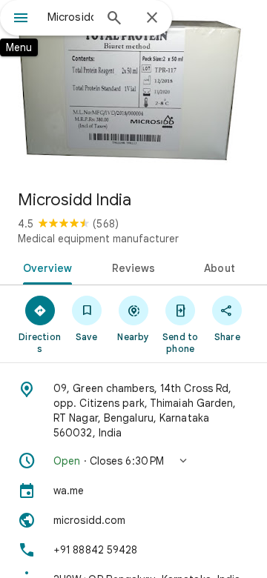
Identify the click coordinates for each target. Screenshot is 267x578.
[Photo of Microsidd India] (133, 89)
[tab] (44, 267)
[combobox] (70, 17)
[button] (133, 461)
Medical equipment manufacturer (98, 238)
